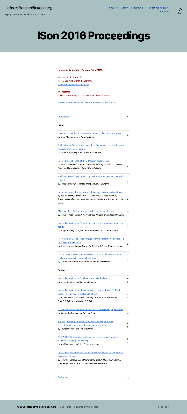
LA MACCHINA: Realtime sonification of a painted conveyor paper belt (90, 310)
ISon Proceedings (157, 7)
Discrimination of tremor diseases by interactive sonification (86, 211)
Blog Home (65, 406)
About (112, 7)
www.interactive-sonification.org (73, 84)
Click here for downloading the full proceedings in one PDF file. (87, 103)
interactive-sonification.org (41, 406)
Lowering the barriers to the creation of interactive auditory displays (89, 133)
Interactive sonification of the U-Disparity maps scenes (83, 161)
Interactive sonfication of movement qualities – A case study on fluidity (91, 192)
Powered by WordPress (86, 406)
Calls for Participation (132, 7)
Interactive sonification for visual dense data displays (82, 278)
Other (163, 11)
